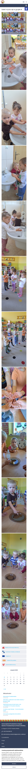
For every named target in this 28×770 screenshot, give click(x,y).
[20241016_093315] (14, 560)
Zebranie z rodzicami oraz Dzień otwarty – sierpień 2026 (14, 700)
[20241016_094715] (14, 117)
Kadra (3, 746)
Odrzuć (14, 767)
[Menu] (23, 2)
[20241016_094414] (14, 394)
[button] (26, 9)
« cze (4, 689)
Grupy (3, 740)
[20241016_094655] (14, 173)
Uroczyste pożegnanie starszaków (12, 714)
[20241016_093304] (14, 616)
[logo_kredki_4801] (2, 2)
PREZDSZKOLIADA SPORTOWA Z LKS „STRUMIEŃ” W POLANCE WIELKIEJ (12, 705)
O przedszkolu (5, 737)
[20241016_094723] (14, 62)
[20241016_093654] (14, 450)
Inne (3, 743)
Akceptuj (14, 763)
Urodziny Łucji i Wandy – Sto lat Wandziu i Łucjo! (13, 709)
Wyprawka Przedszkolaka (9, 696)
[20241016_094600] (14, 339)
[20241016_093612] (14, 505)
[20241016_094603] (14, 283)
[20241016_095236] (14, 28)
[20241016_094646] (14, 228)
